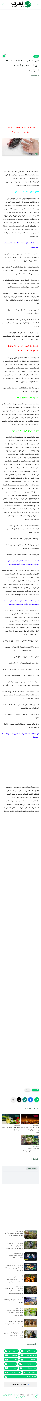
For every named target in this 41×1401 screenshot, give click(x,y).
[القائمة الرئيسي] (37, 4)
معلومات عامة (21, 1377)
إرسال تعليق (32, 1168)
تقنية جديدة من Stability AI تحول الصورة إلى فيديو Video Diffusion (14, 1268)
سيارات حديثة (28, 1368)
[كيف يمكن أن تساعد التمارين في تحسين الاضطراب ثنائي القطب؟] (30, 1334)
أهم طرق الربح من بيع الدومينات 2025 (16, 1257)
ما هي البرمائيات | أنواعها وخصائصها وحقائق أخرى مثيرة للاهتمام (15, 1313)
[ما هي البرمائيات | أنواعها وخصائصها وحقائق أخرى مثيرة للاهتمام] (30, 1312)
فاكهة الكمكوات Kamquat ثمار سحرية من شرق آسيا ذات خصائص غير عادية (14, 1279)
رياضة (11, 1364)
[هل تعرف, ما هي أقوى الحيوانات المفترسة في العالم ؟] (30, 1323)
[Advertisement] (20, 33)
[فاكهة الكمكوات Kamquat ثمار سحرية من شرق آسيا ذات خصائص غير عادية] (30, 1278)
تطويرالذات (28, 1359)
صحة (36, 56)
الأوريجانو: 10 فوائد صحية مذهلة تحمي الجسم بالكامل (30, 1150)
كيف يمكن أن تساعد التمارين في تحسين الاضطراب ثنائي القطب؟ (13, 1335)
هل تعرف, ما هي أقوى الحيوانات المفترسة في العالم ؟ (13, 1324)
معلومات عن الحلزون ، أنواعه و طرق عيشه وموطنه (13, 1235)
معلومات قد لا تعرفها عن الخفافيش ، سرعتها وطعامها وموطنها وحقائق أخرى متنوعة (14, 1246)
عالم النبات (30, 1372)
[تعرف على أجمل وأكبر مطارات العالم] (30, 1301)
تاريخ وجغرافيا (28, 1355)
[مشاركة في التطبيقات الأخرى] (13, 1099)
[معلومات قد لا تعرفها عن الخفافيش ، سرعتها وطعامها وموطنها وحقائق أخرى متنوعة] (30, 1245)
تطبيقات (11, 1355)
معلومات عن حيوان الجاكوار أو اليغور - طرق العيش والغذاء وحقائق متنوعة (14, 1291)
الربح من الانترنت (29, 1351)
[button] (30, 1099)
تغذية (11, 1359)
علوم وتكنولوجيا (13, 1372)
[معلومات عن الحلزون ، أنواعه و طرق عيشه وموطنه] (30, 1234)
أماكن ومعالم (12, 1351)
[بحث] (3, 4)
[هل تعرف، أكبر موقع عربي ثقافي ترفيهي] (20, 4)
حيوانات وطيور (28, 1364)
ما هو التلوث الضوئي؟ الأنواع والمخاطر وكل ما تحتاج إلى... (30, 1130)
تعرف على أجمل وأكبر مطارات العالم (13, 1301)
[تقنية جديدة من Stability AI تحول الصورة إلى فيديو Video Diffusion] (30, 1267)
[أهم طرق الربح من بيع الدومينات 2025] (30, 1256)
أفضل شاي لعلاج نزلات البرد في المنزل (11, 1129)
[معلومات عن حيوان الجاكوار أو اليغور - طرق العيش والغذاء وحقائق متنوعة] (30, 1290)
